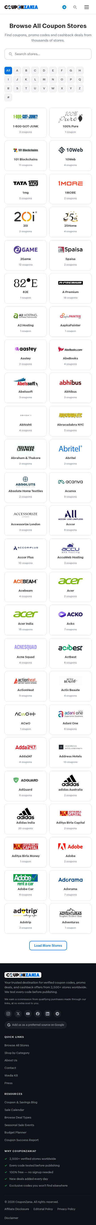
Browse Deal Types (17, 1117)
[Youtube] (28, 1014)
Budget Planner (15, 1132)
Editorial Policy (43, 1209)
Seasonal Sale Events (19, 1125)
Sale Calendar (14, 1110)
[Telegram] (57, 1014)
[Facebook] (38, 1014)
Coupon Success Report (21, 1140)
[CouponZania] (48, 975)
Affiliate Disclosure (16, 1209)
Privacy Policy (66, 1209)
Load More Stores (48, 945)
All (8, 70)
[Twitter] (18, 1014)
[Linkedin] (47, 1014)
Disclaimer (11, 1218)
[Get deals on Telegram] (64, 7)
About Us (10, 1060)
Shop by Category (16, 1053)
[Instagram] (8, 1014)
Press (8, 1083)
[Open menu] (87, 7)
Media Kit (11, 1075)
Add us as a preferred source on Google (38, 1024)
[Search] (75, 7)
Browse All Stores (16, 1045)
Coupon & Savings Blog (20, 1102)
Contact (10, 1068)
